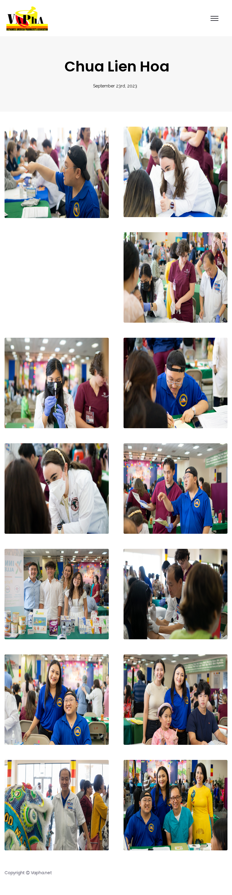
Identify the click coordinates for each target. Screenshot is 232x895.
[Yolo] (27, 18)
